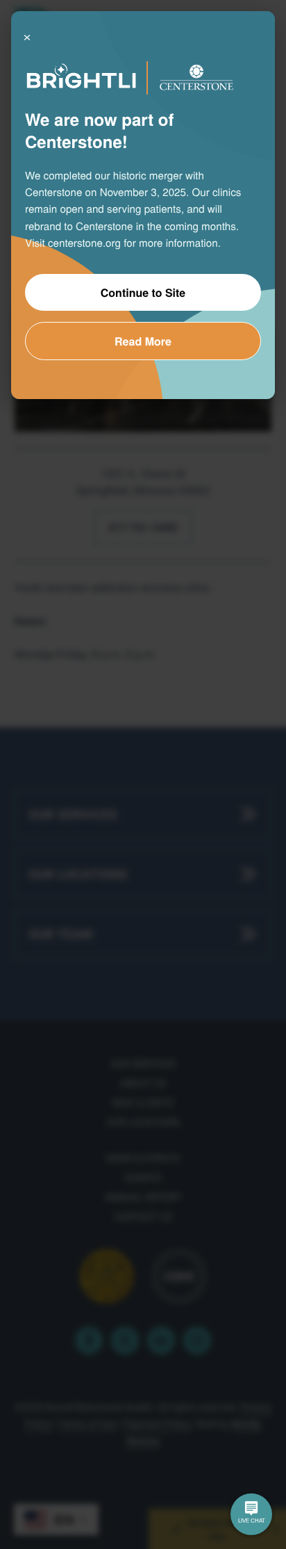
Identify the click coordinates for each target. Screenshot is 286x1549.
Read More (143, 341)
